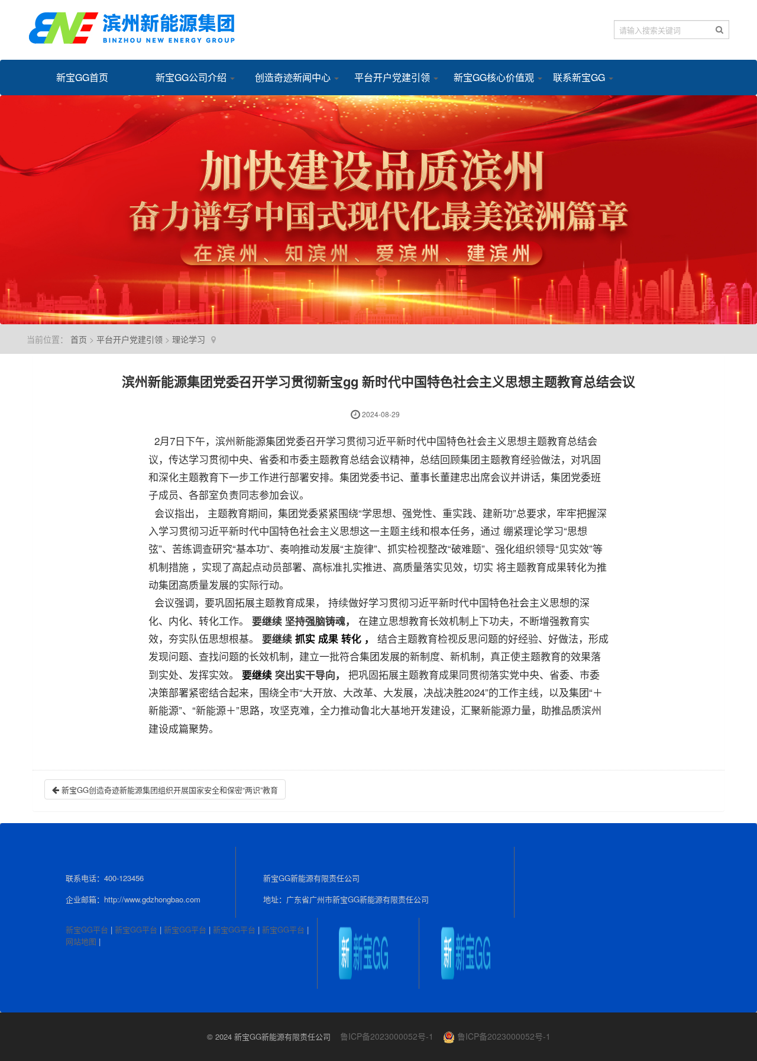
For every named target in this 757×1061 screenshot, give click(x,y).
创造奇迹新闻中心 (290, 77)
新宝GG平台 (87, 929)
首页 (78, 339)
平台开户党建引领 (389, 77)
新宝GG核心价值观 (488, 77)
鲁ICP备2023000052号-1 (387, 1036)
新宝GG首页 (82, 77)
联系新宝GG (580, 77)
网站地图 (81, 941)
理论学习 (188, 339)
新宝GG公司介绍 (190, 77)
